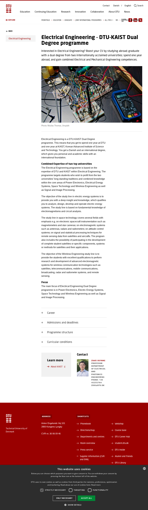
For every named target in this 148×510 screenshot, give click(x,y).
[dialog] (74, 487)
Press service (86, 449)
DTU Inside (120, 449)
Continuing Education (46, 12)
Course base (120, 430)
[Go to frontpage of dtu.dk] (9, 8)
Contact (106, 6)
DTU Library (120, 462)
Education (25, 12)
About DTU (114, 12)
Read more (96, 485)
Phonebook (85, 423)
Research (65, 12)
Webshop (119, 423)
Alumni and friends (124, 456)
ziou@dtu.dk (97, 385)
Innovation (80, 12)
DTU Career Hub (122, 436)
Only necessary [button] (64, 498)
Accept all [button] (86, 498)
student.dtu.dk (121, 443)
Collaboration (97, 12)
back (10, 31)
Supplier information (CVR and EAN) (92, 458)
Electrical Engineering (20, 38)
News (127, 12)
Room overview (87, 443)
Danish (116, 6)
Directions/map (87, 430)
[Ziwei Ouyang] (82, 373)
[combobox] (144, 468)
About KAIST (57, 366)
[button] (21, 20)
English (128, 6)
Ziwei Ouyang (98, 360)
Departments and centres (92, 436)
